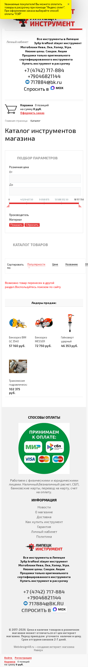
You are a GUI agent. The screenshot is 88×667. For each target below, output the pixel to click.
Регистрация (23, 657)
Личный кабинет (44, 531)
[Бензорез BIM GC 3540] (18, 323)
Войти (8, 657)
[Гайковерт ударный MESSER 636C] (70, 323)
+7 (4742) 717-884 (44, 70)
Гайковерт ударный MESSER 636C (69, 341)
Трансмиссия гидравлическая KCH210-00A (19, 384)
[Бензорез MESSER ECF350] (44, 323)
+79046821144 (44, 76)
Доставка (44, 517)
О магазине (44, 512)
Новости (44, 507)
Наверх (38, 650)
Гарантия (44, 527)
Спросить (35, 89)
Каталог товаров (30, 244)
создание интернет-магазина (55, 646)
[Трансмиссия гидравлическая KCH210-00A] (18, 366)
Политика (44, 536)
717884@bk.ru (46, 82)
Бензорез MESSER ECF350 (41, 341)
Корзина (26, 105)
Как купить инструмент (44, 522)
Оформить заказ (32, 113)
